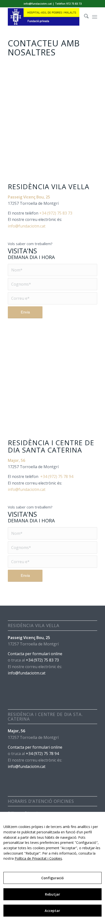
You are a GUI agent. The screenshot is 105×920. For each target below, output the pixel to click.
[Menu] (94, 17)
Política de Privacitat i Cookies (38, 858)
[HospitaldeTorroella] (43, 17)
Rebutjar (52, 894)
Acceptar (52, 910)
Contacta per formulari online (35, 653)
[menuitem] (84, 17)
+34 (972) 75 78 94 (56, 476)
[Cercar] (84, 17)
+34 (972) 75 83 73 (55, 213)
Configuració (52, 878)
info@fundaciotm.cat (26, 226)
